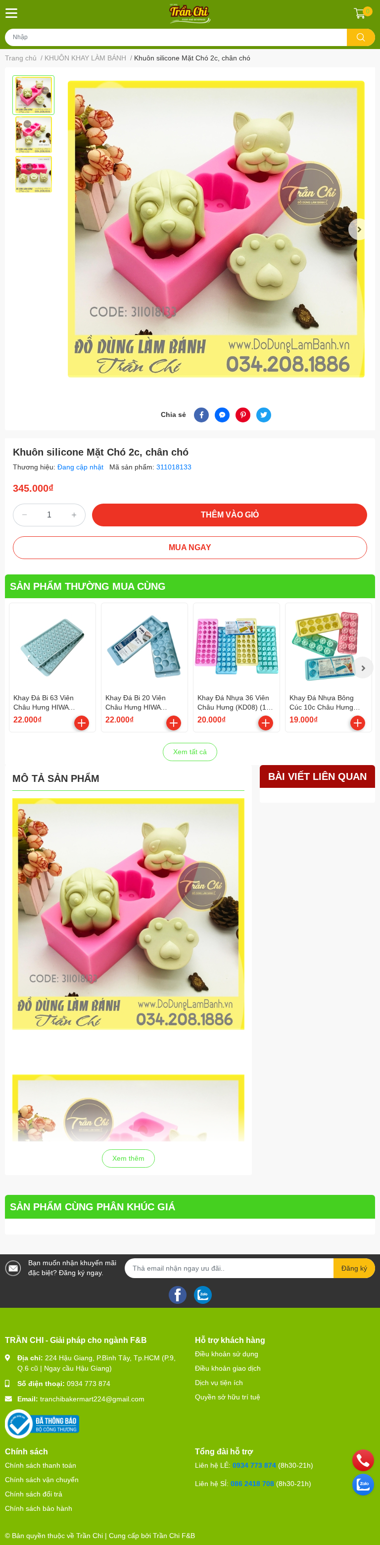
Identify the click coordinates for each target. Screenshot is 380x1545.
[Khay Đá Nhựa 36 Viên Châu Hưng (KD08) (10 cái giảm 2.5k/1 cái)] (236, 646)
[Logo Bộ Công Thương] (42, 1424)
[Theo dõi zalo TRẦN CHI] (203, 1294)
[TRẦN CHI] (190, 13)
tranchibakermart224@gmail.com (92, 1399)
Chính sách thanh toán (40, 1465)
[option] (33, 95)
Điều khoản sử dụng (226, 1354)
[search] (361, 37)
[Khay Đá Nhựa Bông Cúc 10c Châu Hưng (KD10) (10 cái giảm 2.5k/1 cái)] (328, 646)
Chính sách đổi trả (33, 1494)
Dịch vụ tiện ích (219, 1383)
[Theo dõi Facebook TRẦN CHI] (178, 1294)
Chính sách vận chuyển (42, 1480)
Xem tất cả (190, 752)
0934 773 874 (88, 1384)
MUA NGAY (190, 547)
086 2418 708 (252, 1484)
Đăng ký (354, 1268)
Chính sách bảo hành (38, 1508)
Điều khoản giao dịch (228, 1368)
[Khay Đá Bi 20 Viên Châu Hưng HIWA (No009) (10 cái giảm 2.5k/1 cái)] (144, 646)
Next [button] (359, 229)
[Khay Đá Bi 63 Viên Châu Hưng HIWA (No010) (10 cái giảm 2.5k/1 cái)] (52, 646)
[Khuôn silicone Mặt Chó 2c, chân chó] (216, 229)
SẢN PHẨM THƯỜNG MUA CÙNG (88, 586)
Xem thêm (128, 1158)
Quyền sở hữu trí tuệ (227, 1397)
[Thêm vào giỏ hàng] (81, 723)
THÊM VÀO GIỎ (230, 515)
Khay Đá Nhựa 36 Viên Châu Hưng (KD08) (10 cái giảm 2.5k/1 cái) (233, 707)
